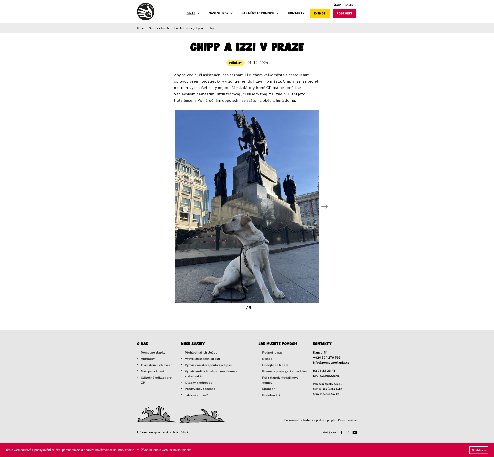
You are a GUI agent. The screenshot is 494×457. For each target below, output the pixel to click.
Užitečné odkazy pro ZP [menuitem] (156, 380)
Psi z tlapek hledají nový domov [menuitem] (280, 380)
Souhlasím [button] (479, 450)
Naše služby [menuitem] (218, 13)
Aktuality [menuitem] (148, 358)
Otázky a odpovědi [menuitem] (199, 382)
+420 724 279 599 (327, 357)
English (350, 4)
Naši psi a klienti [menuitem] (153, 371)
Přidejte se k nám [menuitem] (275, 365)
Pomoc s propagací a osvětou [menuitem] (284, 371)
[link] (145, 11)
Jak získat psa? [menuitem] (196, 395)
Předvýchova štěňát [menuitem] (200, 388)
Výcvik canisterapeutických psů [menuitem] (208, 365)
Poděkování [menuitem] (271, 395)
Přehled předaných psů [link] (188, 28)
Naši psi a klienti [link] (159, 28)
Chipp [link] (212, 28)
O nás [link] (140, 28)
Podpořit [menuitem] (344, 13)
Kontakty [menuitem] (296, 13)
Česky (337, 4)
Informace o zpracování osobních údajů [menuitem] (162, 432)
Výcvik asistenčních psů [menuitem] (202, 358)
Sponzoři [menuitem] (268, 388)
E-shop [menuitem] (320, 13)
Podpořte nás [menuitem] (272, 352)
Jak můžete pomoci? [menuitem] (258, 13)
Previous (169, 206)
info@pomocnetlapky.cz (331, 362)
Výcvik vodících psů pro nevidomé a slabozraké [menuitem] (211, 373)
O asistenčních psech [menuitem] (156, 365)
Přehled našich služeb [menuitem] (201, 352)
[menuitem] (340, 433)
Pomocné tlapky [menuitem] (153, 352)
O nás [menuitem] (190, 13)
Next (324, 206)
